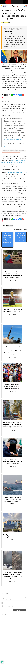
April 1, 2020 (7, 146)
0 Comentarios (15, 22)
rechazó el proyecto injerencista (17, 172)
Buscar (25, 3)
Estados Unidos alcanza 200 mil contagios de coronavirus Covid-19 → (21, 237)
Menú (2, 3)
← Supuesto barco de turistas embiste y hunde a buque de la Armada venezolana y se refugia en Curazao (7, 239)
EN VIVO (8, 2)
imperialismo (9, 225)
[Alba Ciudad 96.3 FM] (14, 6)
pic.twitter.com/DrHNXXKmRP (13, 140)
